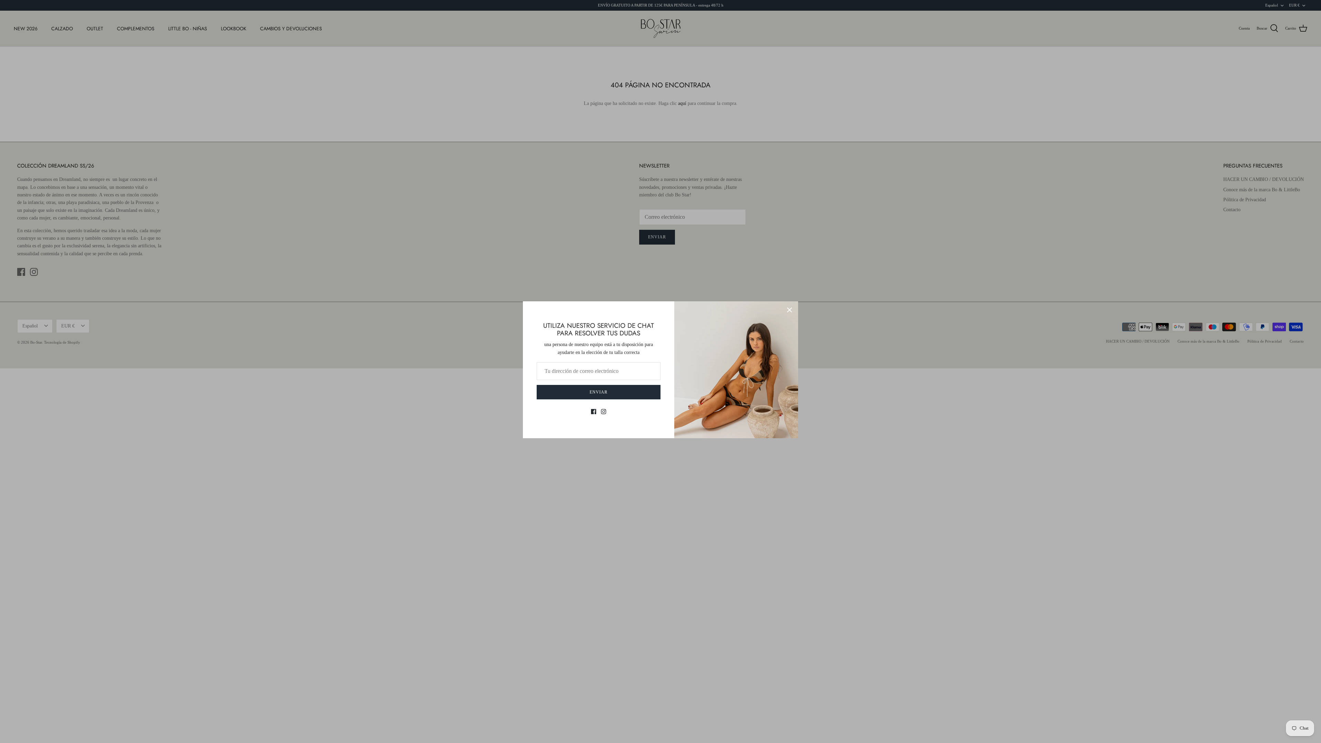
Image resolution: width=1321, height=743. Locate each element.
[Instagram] (603, 411)
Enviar (599, 392)
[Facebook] (593, 411)
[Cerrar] (789, 309)
